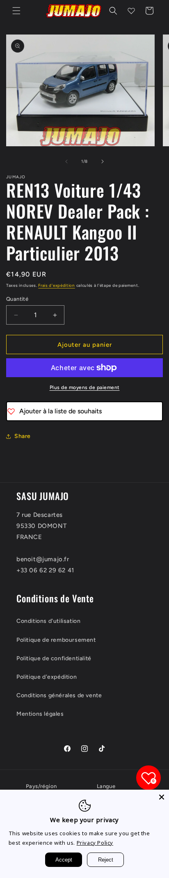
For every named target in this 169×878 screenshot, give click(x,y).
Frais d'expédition (56, 285)
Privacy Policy (95, 842)
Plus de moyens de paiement (85, 387)
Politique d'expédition (46, 676)
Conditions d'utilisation (48, 621)
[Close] (162, 797)
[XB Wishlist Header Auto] (131, 11)
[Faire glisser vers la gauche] (66, 161)
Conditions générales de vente (59, 695)
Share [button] (22, 436)
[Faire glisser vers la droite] (103, 161)
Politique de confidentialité (53, 658)
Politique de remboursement (56, 639)
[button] (16, 11)
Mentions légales (40, 713)
